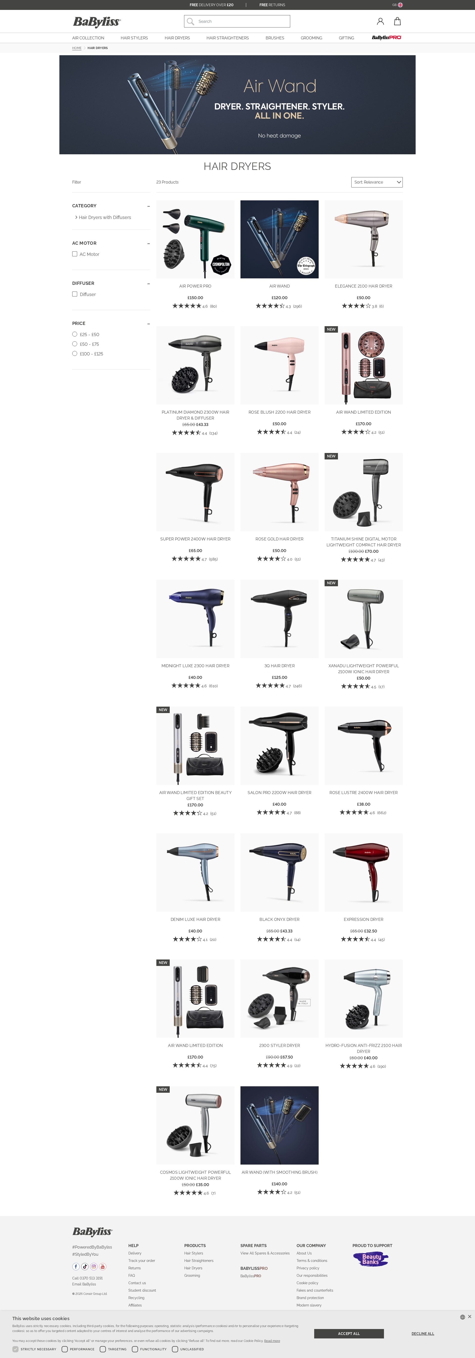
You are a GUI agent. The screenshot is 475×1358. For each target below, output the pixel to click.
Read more (272, 1341)
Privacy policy (308, 1268)
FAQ (131, 1276)
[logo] (92, 1232)
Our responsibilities (312, 1276)
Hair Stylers (193, 1253)
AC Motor (89, 254)
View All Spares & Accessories (265, 1253)
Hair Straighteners (199, 1261)
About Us (304, 1253)
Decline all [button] (423, 1334)
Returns (272, 5)
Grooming (192, 1276)
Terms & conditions (312, 1261)
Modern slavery (309, 1305)
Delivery (135, 1253)
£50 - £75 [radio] (89, 344)
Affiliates (135, 1305)
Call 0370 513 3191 (87, 1278)
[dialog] (237, 1334)
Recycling (136, 1298)
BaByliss (250, 1276)
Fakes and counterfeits (315, 1290)
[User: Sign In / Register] (380, 22)
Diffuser (87, 294)
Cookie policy (307, 1283)
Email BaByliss (84, 1284)
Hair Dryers (193, 1268)
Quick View (195, 271)
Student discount (142, 1290)
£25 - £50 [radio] (89, 334)
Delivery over (212, 5)
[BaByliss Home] (97, 22)
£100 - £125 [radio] (91, 353)
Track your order (141, 1261)
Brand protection (310, 1298)
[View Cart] (397, 21)
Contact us (137, 1283)
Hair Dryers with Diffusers (105, 217)
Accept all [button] (349, 1334)
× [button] (469, 1317)
